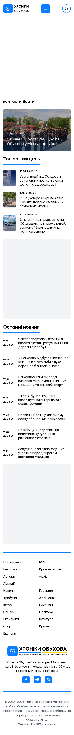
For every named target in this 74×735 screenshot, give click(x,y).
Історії (8, 605)
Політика (46, 612)
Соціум (8, 612)
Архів (43, 576)
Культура (46, 619)
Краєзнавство (50, 569)
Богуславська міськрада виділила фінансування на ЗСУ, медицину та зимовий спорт (42, 381)
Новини (9, 591)
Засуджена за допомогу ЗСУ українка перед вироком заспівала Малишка (41, 453)
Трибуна (10, 598)
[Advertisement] (37, 56)
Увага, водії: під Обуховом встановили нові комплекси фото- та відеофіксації (41, 180)
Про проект (12, 562)
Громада (46, 591)
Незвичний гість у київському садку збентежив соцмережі (41, 417)
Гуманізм (46, 605)
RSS (42, 562)
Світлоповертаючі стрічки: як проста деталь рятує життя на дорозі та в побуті (43, 343)
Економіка (11, 619)
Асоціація (47, 598)
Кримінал (46, 626)
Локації (9, 583)
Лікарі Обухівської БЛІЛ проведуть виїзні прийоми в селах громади (39, 400)
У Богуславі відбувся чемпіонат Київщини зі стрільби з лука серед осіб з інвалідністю (43, 362)
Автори (9, 576)
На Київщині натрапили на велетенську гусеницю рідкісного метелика (38, 434)
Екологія (9, 633)
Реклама (10, 569)
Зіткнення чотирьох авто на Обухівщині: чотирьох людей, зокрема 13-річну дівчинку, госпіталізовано (43, 225)
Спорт (8, 626)
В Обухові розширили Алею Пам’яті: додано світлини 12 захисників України (41, 202)
